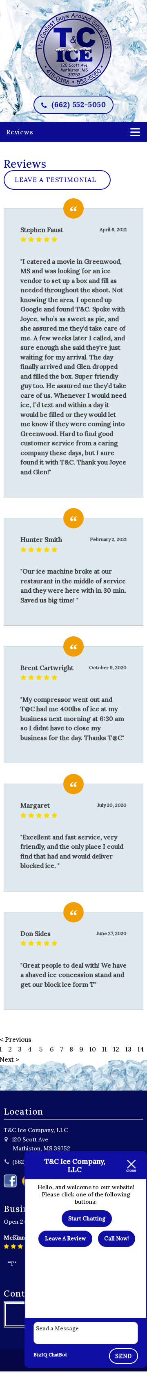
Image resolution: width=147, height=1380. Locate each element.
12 (116, 1049)
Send (123, 1356)
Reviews (19, 132)
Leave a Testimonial (55, 179)
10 (92, 1049)
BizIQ (40, 1355)
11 (104, 1049)
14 (141, 1049)
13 (128, 1049)
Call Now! (116, 1238)
